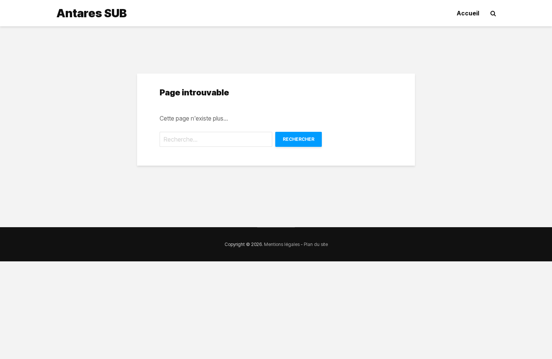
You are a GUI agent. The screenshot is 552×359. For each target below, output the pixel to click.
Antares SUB (91, 13)
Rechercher (298, 139)
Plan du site (316, 244)
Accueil (468, 13)
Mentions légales (282, 244)
